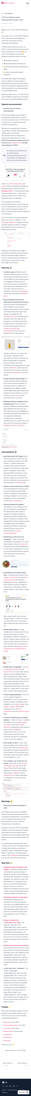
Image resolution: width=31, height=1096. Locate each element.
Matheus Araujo (9, 1031)
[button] (19, 1050)
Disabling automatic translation (14, 425)
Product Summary (23, 711)
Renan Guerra (8, 1037)
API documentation (16, 184)
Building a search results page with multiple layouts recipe (16, 648)
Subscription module (10, 316)
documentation (23, 291)
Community (22, 1090)
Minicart (13, 368)
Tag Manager (16, 729)
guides (4, 186)
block (11, 577)
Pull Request (14, 855)
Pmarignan (7, 1040)
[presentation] (27, 3)
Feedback (4, 1092)
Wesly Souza (8, 1022)
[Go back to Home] (8, 3)
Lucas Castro (8, 1028)
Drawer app (24, 747)
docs (16, 395)
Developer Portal (16, 143)
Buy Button (17, 669)
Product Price (8, 672)
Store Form (24, 544)
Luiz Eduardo (8, 1034)
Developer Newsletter (9, 222)
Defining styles (20, 482)
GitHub (4, 1090)
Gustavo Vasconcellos (11, 1025)
